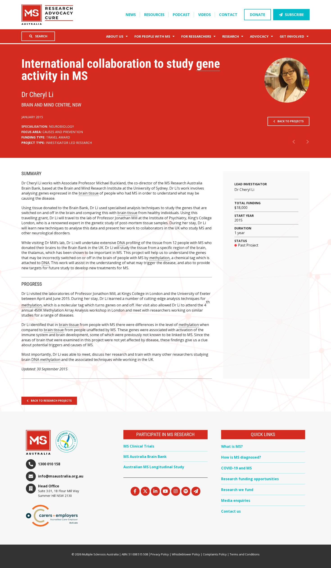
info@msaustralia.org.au (60, 476)
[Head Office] (31, 488)
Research (230, 36)
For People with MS (152, 36)
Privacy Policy (159, 554)
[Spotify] (185, 491)
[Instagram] (175, 491)
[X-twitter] (145, 491)
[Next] (305, 142)
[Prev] (296, 142)
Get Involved (292, 36)
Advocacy (259, 36)
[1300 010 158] (31, 464)
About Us (114, 36)
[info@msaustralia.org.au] (31, 476)
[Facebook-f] (135, 491)
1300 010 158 (49, 464)
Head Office (48, 486)
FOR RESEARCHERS (196, 36)
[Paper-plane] (195, 491)
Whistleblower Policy (186, 554)
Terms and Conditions (245, 554)
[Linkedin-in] (155, 491)
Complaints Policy (215, 554)
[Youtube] (165, 491)
